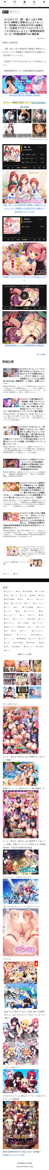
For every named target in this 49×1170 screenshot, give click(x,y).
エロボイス (15, 12)
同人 (6, 12)
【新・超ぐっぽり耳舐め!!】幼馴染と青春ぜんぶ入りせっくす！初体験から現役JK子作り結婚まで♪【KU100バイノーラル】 (24, 208)
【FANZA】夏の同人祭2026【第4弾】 (24, 95)
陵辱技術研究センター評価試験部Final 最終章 (24, 345)
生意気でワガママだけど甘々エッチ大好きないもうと (24, 278)
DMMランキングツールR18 (14, 1155)
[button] (44, 577)
